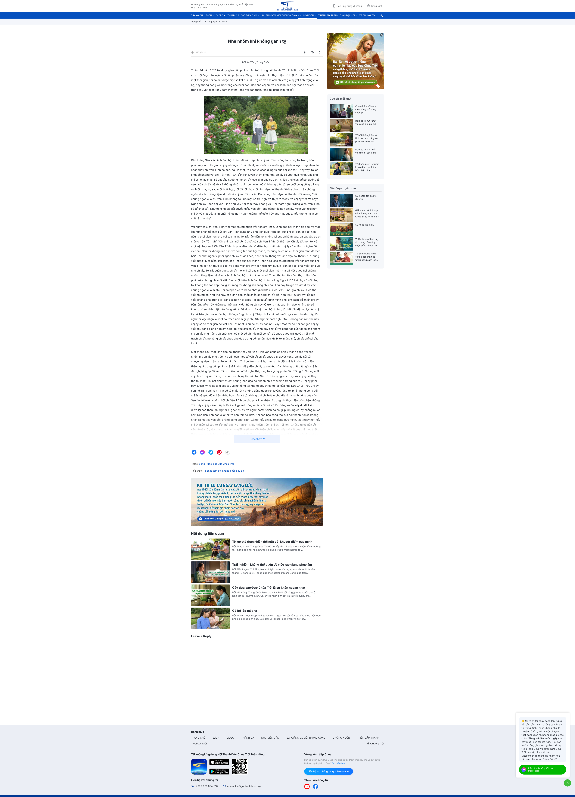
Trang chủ (196, 21)
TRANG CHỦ (197, 15)
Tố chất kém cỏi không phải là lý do (223, 470)
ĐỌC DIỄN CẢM (248, 15)
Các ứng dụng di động (349, 5)
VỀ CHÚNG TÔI (367, 15)
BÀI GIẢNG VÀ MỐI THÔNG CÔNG (279, 15)
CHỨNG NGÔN (306, 15)
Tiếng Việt (376, 5)
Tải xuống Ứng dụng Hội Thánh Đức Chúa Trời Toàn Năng (227, 754)
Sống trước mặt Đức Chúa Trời (216, 463)
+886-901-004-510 (207, 786)
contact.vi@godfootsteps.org (244, 786)
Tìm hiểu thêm (338, 763)
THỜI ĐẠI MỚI (347, 15)
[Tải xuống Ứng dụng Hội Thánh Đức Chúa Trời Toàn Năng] (199, 766)
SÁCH (209, 15)
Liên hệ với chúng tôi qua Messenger (328, 771)
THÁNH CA (233, 15)
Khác (224, 21)
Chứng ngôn (211, 21)
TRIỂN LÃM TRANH (328, 15)
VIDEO (219, 15)
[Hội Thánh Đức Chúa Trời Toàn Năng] (287, 6)
